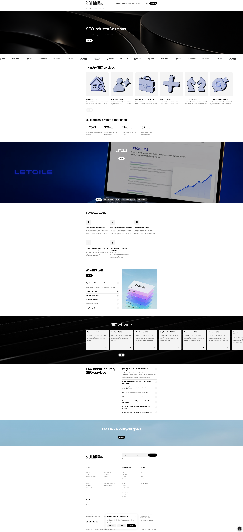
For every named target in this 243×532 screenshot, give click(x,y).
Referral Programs (144, 483)
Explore (121, 160)
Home (87, 8)
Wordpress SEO (107, 474)
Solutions (124, 3)
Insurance (124, 496)
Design (87, 479)
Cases (129, 3)
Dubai (87, 502)
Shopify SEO (106, 476)
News (141, 476)
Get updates (153, 455)
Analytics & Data (89, 488)
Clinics (123, 483)
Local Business (125, 494)
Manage (121, 526)
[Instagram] (87, 522)
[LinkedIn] (90, 522)
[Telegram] (93, 522)
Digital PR (87, 483)
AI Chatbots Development (109, 479)
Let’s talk (89, 40)
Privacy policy (154, 529)
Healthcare (124, 474)
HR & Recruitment (125, 488)
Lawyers (124, 485)
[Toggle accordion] (118, 283)
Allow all (131, 526)
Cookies (148, 529)
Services (118, 3)
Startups (123, 490)
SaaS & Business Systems (91, 476)
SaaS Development (108, 485)
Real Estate (124, 470)
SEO (96, 8)
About (137, 3)
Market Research (89, 490)
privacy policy (130, 458)
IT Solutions (88, 474)
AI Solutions (88, 472)
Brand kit (142, 481)
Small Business (125, 492)
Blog (133, 3)
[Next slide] (91, 110)
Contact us (153, 3)
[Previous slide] (87, 110)
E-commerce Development (109, 483)
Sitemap (144, 529)
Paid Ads (87, 481)
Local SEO (106, 470)
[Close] (135, 516)
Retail (123, 472)
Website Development (108, 481)
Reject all (111, 526)
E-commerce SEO (107, 472)
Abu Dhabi (88, 504)
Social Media (88, 485)
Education (124, 476)
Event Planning (125, 481)
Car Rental (124, 479)
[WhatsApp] (97, 522)
